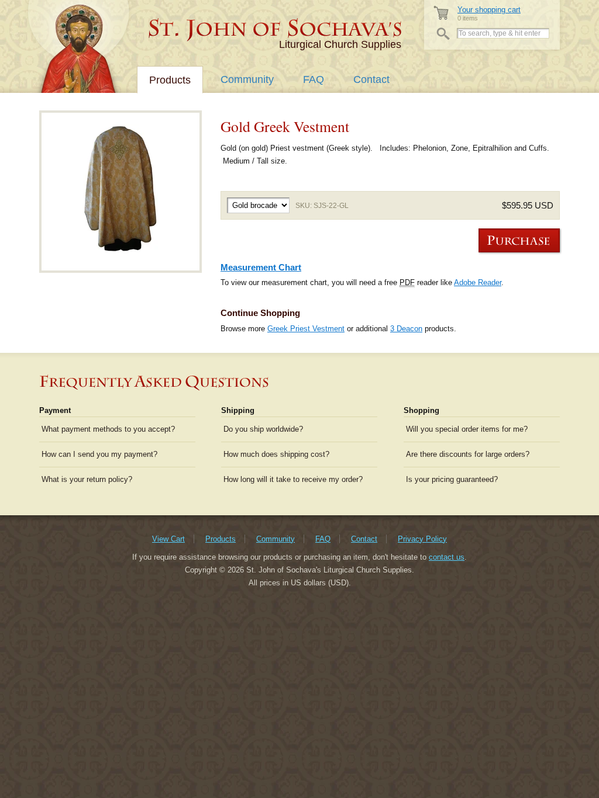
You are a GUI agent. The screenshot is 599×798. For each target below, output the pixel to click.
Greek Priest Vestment (306, 328)
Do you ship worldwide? (263, 429)
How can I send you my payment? (99, 454)
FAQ (313, 79)
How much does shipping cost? (276, 454)
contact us (446, 557)
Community (247, 79)
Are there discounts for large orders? (467, 454)
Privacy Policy (422, 539)
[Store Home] (275, 29)
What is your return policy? (87, 479)
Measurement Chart (261, 267)
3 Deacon (406, 328)
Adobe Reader (477, 282)
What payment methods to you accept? (108, 429)
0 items (489, 14)
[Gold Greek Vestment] (120, 191)
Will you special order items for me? (467, 429)
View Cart (168, 539)
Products (170, 80)
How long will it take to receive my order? (293, 479)
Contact (371, 79)
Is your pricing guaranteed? (452, 479)
